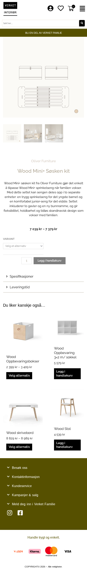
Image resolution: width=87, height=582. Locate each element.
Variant (9, 238)
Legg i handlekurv (50, 260)
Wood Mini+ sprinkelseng (36, 188)
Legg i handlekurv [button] (64, 373)
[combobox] (40, 23)
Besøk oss (20, 467)
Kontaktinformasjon (26, 477)
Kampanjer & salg (25, 495)
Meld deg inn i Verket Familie (33, 504)
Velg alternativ (19, 375)
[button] (82, 9)
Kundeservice (22, 486)
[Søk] (82, 23)
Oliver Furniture (43, 161)
